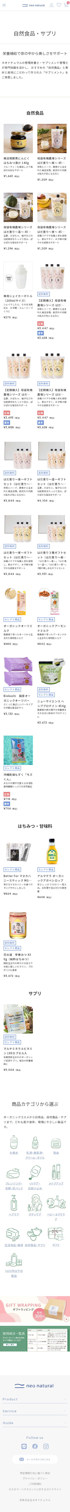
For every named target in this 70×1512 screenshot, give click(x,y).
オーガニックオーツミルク (18, 628)
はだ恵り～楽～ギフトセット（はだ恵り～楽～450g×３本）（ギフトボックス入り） (18, 481)
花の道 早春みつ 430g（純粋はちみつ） (17, 957)
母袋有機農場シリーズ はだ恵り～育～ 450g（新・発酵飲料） (51, 229)
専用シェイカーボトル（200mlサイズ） (18, 298)
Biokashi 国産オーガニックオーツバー (17, 698)
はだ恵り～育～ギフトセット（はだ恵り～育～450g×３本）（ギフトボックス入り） (18, 555)
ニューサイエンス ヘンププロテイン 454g (51, 703)
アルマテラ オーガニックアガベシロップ (50, 878)
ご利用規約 (35, 1483)
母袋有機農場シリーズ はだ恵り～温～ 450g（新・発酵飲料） (18, 229)
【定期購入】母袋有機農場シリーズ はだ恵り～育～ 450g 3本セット (51, 392)
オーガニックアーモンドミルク (51, 628)
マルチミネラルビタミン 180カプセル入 (18, 1051)
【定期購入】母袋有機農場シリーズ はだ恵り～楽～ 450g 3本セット (51, 303)
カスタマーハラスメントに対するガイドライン (35, 1489)
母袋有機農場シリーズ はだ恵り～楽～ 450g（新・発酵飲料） (51, 160)
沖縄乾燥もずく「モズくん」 (18, 777)
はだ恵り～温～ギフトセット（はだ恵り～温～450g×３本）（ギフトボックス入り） (51, 481)
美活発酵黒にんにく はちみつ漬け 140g (17, 160)
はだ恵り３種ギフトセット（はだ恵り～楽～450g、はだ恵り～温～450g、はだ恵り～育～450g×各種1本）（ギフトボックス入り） (51, 555)
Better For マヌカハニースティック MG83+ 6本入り (18, 878)
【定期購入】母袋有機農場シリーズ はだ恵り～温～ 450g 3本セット (18, 392)
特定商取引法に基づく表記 (35, 1473)
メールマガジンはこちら (38, 1459)
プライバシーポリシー (35, 1478)
